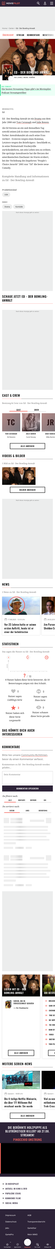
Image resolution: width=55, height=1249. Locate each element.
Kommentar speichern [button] (27, 788)
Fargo (51, 1034)
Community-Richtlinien (34, 755)
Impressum (10, 1215)
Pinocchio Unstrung (27, 1140)
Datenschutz (11, 1221)
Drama (7, 206)
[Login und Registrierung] (45, 3)
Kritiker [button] (33, 800)
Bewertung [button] (43, 810)
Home (4, 28)
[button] (7, 1245)
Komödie (19, 206)
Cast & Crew (11, 395)
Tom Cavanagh (24, 122)
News (5, 584)
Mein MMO (33, 1234)
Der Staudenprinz (22, 1008)
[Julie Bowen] (31, 422)
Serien (11, 28)
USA (6, 194)
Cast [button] (18, 409)
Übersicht (8, 34)
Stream (20, 34)
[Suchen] (38, 3)
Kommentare (33, 34)
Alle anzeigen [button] (27, 446)
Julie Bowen (43, 122)
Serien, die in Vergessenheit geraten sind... (23, 1003)
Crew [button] (36, 409)
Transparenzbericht (36, 1221)
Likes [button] (27, 810)
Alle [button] (10, 800)
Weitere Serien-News (17, 1064)
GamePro (9, 1234)
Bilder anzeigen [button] (27, 489)
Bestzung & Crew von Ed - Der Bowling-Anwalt (24, 403)
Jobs (7, 1228)
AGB (29, 1215)
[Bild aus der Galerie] (19, 476)
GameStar (32, 1228)
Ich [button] (45, 800)
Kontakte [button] (21, 800)
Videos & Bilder (13, 455)
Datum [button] (12, 810)
